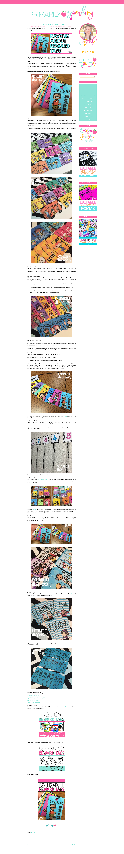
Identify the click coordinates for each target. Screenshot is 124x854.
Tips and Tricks (88, 116)
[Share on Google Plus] (35, 832)
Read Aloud (88, 107)
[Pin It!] (34, 832)
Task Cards (88, 113)
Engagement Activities (88, 95)
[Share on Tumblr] (36, 832)
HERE (42, 474)
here (72, 593)
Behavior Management (43, 26)
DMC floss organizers (42, 479)
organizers (34, 509)
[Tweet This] (33, 832)
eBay (66, 416)
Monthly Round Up (88, 98)
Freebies (59, 26)
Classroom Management (52, 26)
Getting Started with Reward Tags (34, 700)
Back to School (88, 85)
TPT (65, 706)
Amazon (47, 417)
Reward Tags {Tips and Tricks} (33, 695)
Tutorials (88, 119)
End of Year (88, 92)
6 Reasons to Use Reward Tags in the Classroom (37, 698)
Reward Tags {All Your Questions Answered (36, 697)
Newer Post (29, 844)
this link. (56, 58)
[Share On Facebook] (32, 832)
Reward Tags (69, 26)
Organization (88, 101)
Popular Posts (63, 26)
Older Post (74, 844)
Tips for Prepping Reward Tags (33, 702)
